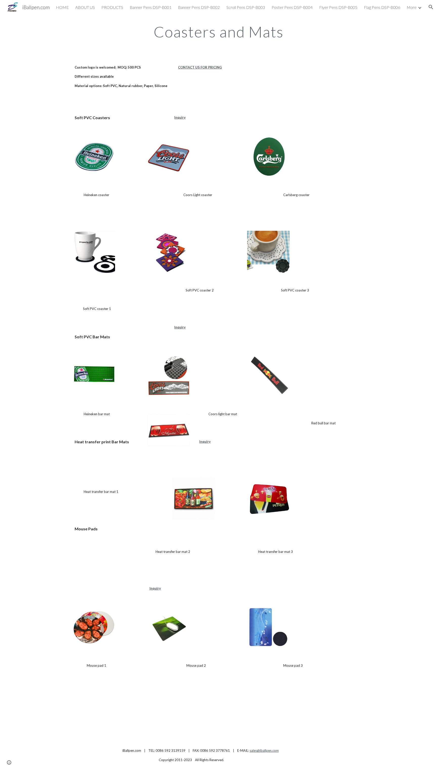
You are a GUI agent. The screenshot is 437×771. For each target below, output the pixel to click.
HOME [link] (62, 7)
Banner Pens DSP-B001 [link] (150, 7)
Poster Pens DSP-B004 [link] (292, 7)
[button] (431, 7)
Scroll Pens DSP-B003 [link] (245, 7)
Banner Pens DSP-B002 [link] (199, 7)
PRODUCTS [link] (112, 7)
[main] (218, 31)
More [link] (412, 7)
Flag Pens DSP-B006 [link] (382, 7)
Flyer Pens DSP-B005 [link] (338, 7)
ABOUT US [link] (85, 7)
